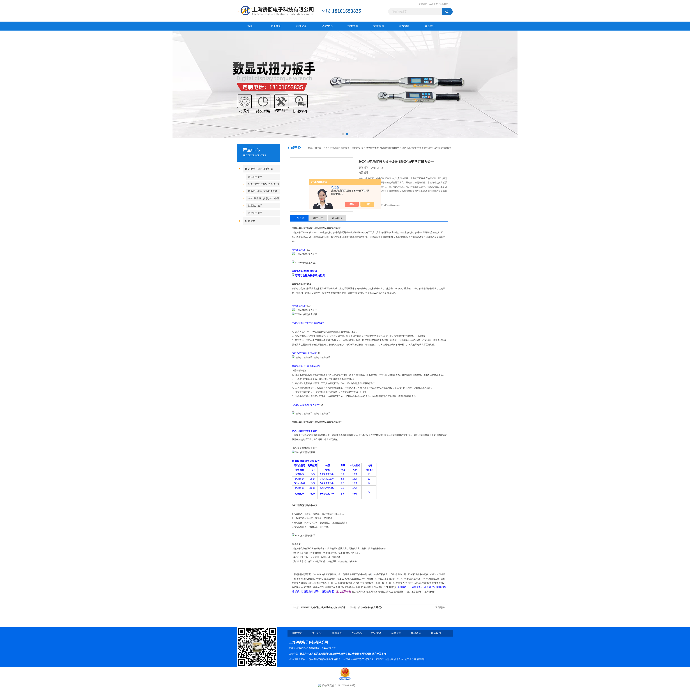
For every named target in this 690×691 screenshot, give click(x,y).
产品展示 (334, 148)
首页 (250, 26)
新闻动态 (301, 26)
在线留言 (433, 4)
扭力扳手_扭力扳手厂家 (259, 168)
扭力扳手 (313, 653)
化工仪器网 (410, 659)
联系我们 (444, 4)
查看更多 (250, 221)
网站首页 (297, 633)
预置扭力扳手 (255, 205)
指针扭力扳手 (255, 212)
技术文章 (353, 26)
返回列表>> (441, 607)
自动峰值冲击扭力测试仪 (370, 607)
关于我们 (275, 26)
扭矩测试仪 (323, 653)
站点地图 (389, 659)
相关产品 (318, 218)
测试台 (344, 653)
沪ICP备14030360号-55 (353, 659)
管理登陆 (421, 659)
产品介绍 (299, 218)
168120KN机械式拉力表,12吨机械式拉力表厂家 (323, 607)
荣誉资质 (378, 26)
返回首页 (423, 4)
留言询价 (337, 218)
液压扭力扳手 (255, 177)
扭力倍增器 (353, 653)
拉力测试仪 (335, 653)
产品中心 (327, 26)
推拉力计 (304, 653)
